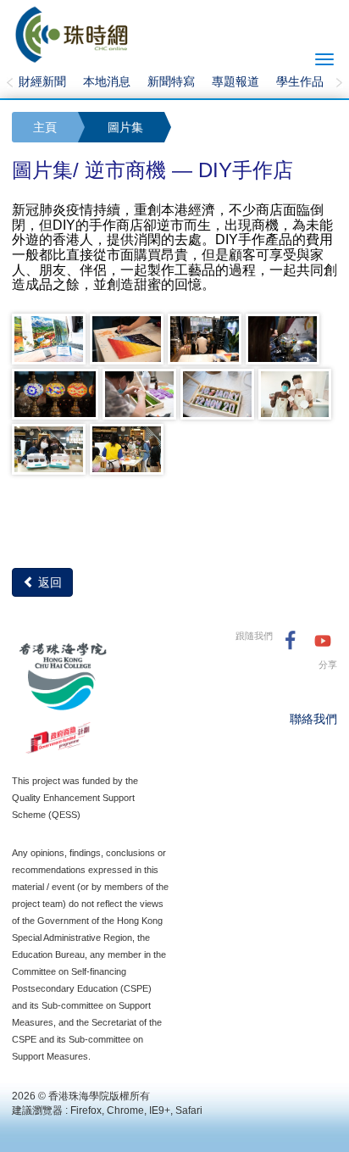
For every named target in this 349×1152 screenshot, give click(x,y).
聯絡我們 (313, 719)
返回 (48, 582)
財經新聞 (42, 81)
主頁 (45, 127)
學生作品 (300, 81)
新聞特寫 (171, 81)
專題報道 (235, 81)
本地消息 (106, 81)
